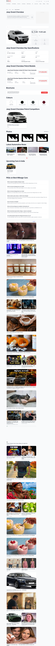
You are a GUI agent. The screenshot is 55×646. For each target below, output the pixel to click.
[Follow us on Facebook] (36, 1)
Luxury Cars (36, 3)
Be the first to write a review (35, 37)
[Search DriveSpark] (44, 1)
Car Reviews (23, 3)
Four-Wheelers (8, 3)
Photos (48, 3)
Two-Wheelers (14, 3)
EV (32, 3)
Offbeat (44, 3)
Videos (40, 3)
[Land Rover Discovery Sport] (16, 117)
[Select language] (48, 1)
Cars (10, 9)
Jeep (12, 9)
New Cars (18, 3)
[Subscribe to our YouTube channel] (38, 1)
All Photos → (46, 131)
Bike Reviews (29, 3)
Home (7, 9)
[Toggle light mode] (46, 1)
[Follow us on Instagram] (39, 1)
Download (45, 92)
